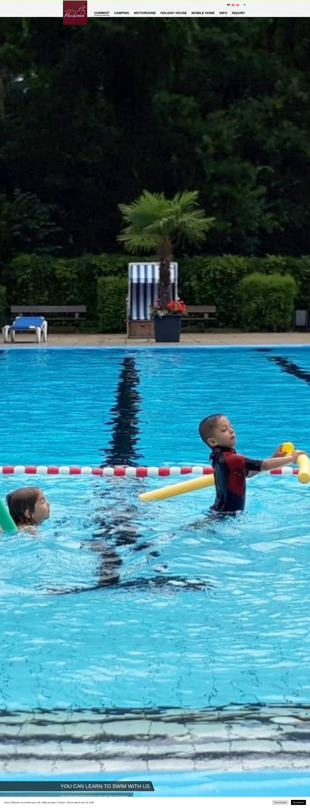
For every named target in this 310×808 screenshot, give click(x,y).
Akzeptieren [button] (298, 802)
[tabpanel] (155, 404)
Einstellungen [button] (280, 802)
